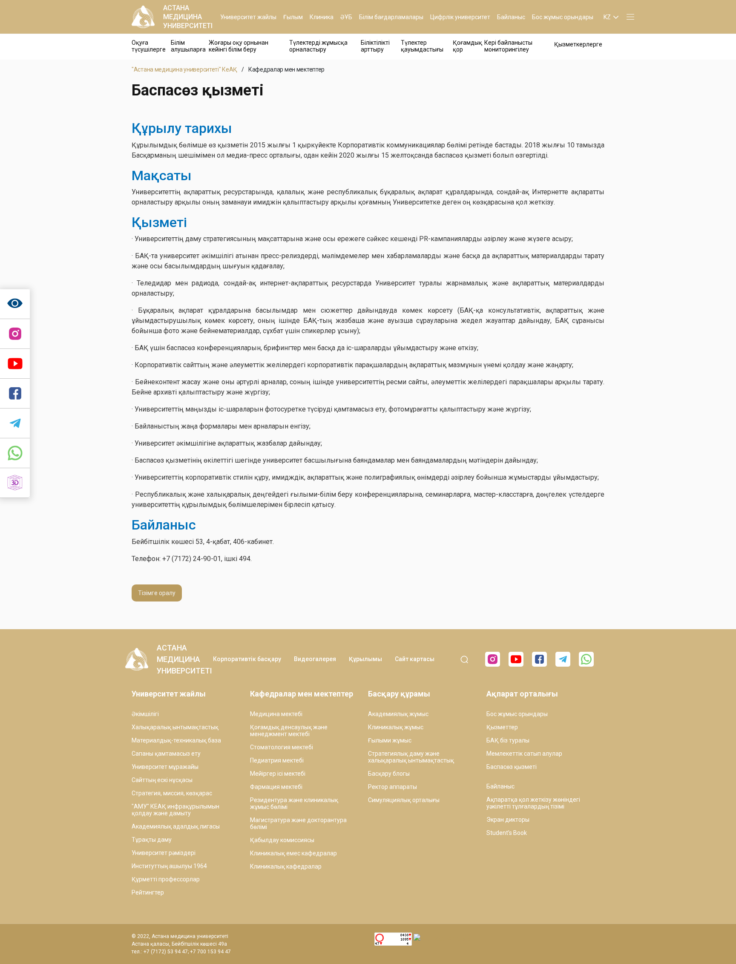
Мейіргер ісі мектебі (277, 773)
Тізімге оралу (156, 593)
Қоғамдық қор (467, 46)
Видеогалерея (315, 659)
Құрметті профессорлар (166, 879)
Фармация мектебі (276, 786)
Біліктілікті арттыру (375, 46)
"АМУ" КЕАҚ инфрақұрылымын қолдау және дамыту (175, 810)
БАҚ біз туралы (507, 740)
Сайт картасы (414, 659)
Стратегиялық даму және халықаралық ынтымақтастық (411, 757)
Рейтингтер (148, 892)
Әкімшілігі (145, 714)
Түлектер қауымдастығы (422, 46)
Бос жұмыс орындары (562, 17)
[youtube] (516, 659)
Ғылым (293, 17)
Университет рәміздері (164, 852)
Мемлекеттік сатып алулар (524, 753)
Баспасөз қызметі (511, 766)
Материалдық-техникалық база (176, 740)
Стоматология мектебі (281, 747)
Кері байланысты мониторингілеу (508, 46)
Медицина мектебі (276, 714)
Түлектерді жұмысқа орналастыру (318, 46)
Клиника (322, 17)
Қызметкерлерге (578, 44)
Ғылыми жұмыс (389, 740)
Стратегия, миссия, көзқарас (172, 793)
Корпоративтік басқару (247, 659)
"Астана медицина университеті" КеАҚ (184, 69)
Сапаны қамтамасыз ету (166, 753)
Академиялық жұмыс (398, 714)
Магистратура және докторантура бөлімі (298, 823)
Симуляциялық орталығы (404, 800)
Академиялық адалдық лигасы (176, 826)
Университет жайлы (248, 17)
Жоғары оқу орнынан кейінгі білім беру (238, 46)
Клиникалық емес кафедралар (293, 853)
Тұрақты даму (152, 839)
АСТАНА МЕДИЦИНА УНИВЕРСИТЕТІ (188, 17)
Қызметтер (502, 727)
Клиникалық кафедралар (286, 866)
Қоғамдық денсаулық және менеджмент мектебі (289, 730)
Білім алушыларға (188, 46)
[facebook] (539, 659)
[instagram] (15, 334)
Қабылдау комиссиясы (282, 840)
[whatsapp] (15, 453)
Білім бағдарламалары (391, 17)
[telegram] (15, 423)
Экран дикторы (507, 819)
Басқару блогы (389, 773)
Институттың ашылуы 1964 (169, 866)
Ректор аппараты (392, 786)
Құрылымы (365, 659)
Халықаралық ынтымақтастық (175, 727)
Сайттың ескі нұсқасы (162, 780)
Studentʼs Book (506, 832)
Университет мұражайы (165, 766)
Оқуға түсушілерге (149, 46)
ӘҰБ (346, 17)
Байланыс (511, 17)
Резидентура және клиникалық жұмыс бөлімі (294, 803)
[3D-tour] (15, 483)
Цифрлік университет (460, 17)
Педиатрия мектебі (277, 760)
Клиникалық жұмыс (395, 727)
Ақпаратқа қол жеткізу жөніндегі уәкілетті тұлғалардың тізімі (533, 803)
